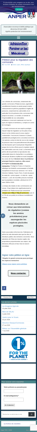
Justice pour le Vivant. (10, 317)
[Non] (35, 6)
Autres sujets (16, 64)
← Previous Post (7, 297)
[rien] (18, 44)
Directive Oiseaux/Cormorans (13, 323)
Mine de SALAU (8, 312)
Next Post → (31, 297)
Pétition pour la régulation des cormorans (17, 60)
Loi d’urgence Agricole (10, 306)
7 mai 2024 (7, 64)
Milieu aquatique (25, 64)
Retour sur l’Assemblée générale (14, 328)
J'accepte (19, 9)
